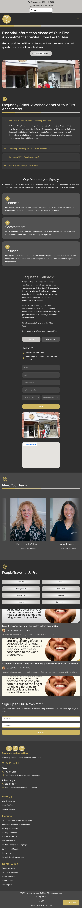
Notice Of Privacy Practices (41, 905)
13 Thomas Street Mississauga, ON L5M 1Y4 (21, 787)
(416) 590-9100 (46, 6)
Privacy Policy (41, 897)
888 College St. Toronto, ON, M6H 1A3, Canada (22, 775)
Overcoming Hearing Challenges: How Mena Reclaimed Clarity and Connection (40, 663)
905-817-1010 (10, 784)
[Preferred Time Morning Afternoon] (51, 397)
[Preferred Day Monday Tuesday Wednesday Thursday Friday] (31, 397)
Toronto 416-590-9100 (35, 353)
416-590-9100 (10, 772)
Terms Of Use (41, 901)
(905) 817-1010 (48, 2)
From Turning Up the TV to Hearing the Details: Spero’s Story (31, 626)
